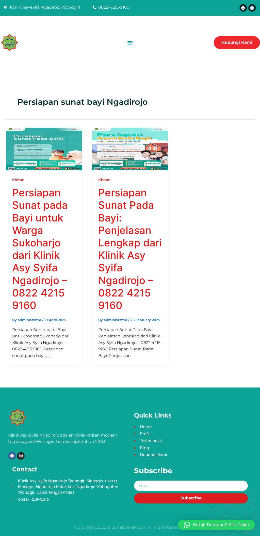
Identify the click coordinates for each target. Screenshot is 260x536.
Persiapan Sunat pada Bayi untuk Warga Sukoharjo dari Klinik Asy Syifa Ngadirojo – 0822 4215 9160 (40, 248)
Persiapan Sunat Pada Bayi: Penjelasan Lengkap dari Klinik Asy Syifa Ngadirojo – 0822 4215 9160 (130, 248)
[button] (130, 42)
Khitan (18, 179)
